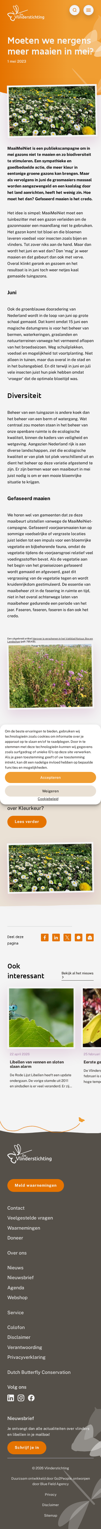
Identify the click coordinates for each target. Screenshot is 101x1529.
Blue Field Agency (54, 1484)
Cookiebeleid (48, 799)
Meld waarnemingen (36, 1185)
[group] (41, 1041)
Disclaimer (50, 1505)
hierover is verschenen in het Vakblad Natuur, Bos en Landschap (50, 640)
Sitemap (50, 1515)
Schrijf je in (27, 1447)
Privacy (50, 1494)
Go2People (63, 1478)
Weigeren (50, 791)
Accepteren (50, 777)
